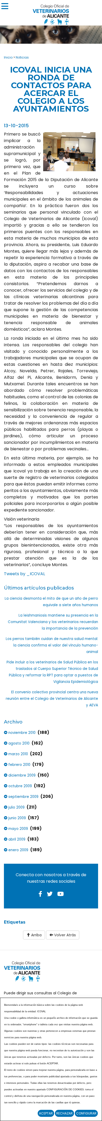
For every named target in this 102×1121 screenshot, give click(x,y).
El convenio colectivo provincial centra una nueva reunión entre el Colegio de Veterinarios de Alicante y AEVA (52, 699)
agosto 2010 (18, 743)
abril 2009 (16, 839)
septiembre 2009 (22, 796)
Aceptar (46, 1113)
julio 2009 (16, 807)
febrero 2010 (18, 764)
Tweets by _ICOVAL (24, 574)
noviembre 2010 (21, 732)
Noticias (22, 57)
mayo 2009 (17, 828)
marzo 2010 (17, 754)
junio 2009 (16, 818)
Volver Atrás (64, 935)
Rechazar (64, 1113)
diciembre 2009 (21, 775)
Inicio (8, 57)
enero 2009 (17, 850)
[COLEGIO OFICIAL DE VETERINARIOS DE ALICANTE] (51, 13)
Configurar (86, 1113)
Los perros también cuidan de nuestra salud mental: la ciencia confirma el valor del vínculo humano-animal (52, 645)
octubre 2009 (19, 786)
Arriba (36, 935)
